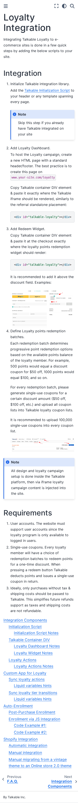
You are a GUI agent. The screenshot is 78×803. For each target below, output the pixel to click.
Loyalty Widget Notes (33, 653)
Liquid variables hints (33, 685)
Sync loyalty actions (27, 679)
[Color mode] (64, 6)
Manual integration (25, 752)
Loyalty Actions (22, 660)
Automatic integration (28, 745)
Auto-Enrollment (18, 706)
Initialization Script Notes (36, 633)
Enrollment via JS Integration (34, 719)
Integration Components (25, 620)
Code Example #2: (30, 732)
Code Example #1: (30, 725)
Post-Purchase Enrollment (32, 712)
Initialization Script (25, 626)
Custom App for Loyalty (24, 673)
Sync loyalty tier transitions (33, 692)
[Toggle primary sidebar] (6, 6)
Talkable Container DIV (29, 640)
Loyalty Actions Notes (33, 666)
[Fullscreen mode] (56, 6)
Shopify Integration (20, 739)
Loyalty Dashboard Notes (37, 646)
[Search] (72, 6)
